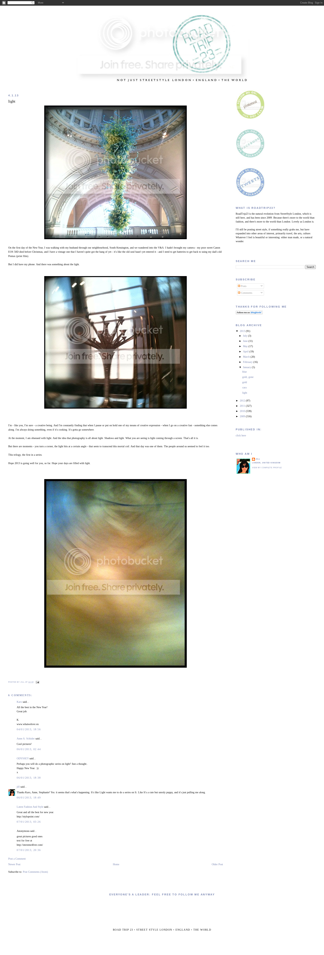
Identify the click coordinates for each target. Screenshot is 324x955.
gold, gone (248, 377)
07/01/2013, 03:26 (29, 821)
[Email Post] (37, 682)
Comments (246, 292)
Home (116, 864)
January (247, 367)
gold (244, 382)
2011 (243, 405)
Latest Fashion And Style (30, 806)
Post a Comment (17, 858)
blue (244, 371)
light (11, 101)
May (245, 346)
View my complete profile (267, 468)
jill (18, 786)
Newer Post (14, 864)
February (248, 362)
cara (244, 387)
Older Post (217, 864)
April (246, 351)
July (245, 335)
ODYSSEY (23, 758)
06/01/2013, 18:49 (29, 797)
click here (241, 435)
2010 (243, 411)
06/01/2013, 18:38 (29, 777)
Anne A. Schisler (26, 738)
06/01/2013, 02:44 (29, 749)
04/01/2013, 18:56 (29, 729)
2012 (243, 400)
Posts (243, 286)
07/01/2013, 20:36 (29, 850)
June (245, 341)
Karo (19, 701)
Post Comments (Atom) (35, 871)
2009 (243, 416)
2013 (243, 331)
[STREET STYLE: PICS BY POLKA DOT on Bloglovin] (249, 313)
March (246, 356)
